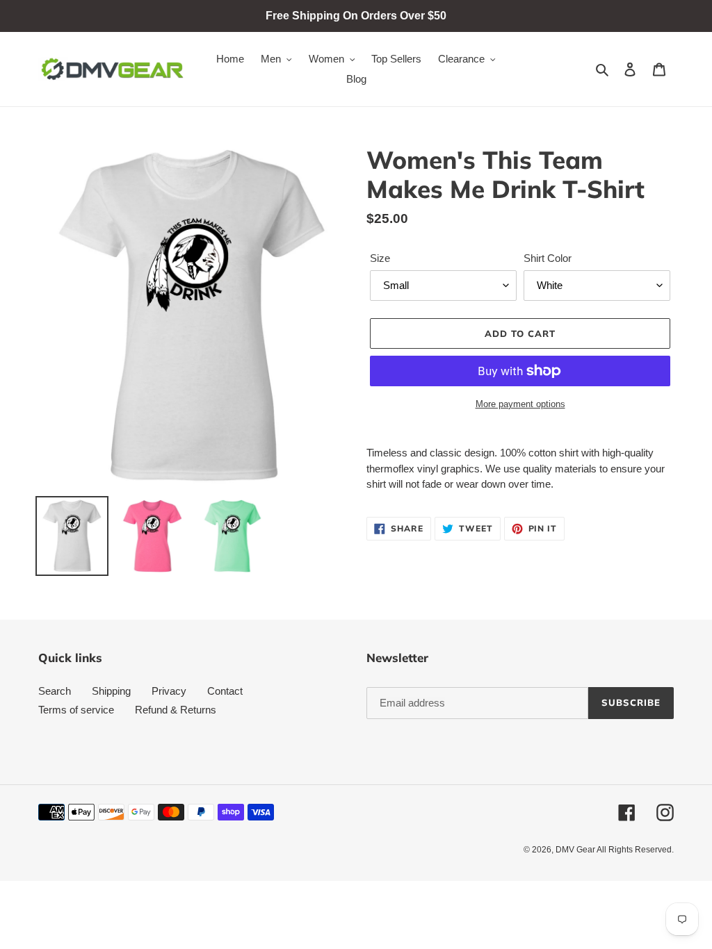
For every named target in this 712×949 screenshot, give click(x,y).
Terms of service (76, 710)
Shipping (111, 691)
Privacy (169, 691)
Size (380, 258)
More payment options (520, 404)
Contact (225, 691)
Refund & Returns (175, 710)
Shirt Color (548, 258)
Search (54, 691)
